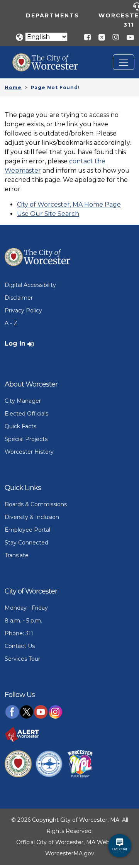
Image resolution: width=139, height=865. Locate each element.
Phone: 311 (19, 633)
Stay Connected (26, 542)
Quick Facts (20, 426)
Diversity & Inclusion (32, 517)
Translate (17, 555)
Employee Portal (27, 529)
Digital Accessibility (30, 285)
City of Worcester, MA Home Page (69, 204)
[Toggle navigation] (123, 62)
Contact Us (20, 646)
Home (13, 87)
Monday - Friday (26, 607)
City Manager (23, 400)
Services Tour (22, 658)
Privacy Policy (23, 310)
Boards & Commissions (36, 504)
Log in (15, 343)
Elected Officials (26, 413)
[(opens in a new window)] (99, 37)
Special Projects (26, 439)
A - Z (11, 323)
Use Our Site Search (48, 213)
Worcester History (29, 451)
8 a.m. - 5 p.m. (23, 620)
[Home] (51, 59)
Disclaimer (19, 297)
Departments (52, 15)
